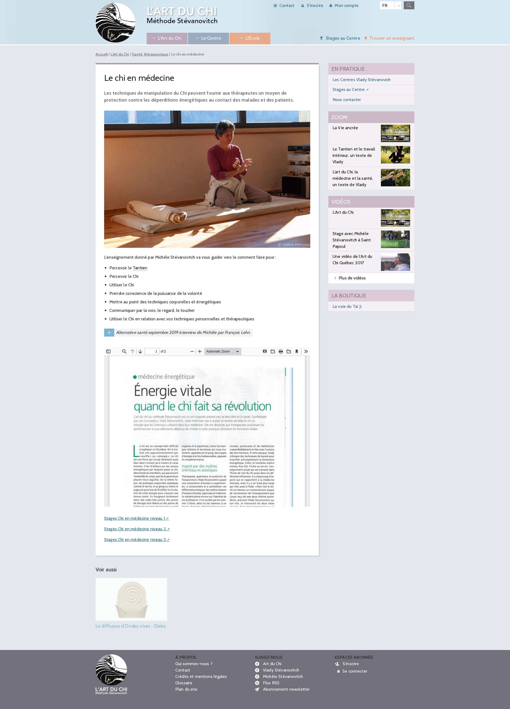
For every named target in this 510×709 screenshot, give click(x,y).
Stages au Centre (349, 89)
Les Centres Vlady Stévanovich (362, 79)
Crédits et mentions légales (201, 676)
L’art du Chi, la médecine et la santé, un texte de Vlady (353, 178)
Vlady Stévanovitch (281, 670)
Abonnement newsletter (286, 689)
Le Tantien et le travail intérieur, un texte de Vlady (354, 155)
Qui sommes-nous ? (193, 663)
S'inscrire (315, 5)
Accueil (102, 54)
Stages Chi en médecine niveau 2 (135, 528)
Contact (286, 5)
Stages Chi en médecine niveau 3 (135, 539)
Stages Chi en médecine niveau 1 (134, 518)
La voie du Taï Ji (347, 306)
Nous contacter (347, 99)
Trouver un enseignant (391, 38)
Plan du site (186, 689)
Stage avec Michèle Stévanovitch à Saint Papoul (352, 240)
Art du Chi (272, 663)
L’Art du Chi (120, 54)
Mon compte (347, 5)
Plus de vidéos (352, 277)
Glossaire (183, 682)
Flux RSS (271, 682)
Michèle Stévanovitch (283, 676)
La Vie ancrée (345, 127)
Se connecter (354, 671)
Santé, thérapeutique (150, 54)
